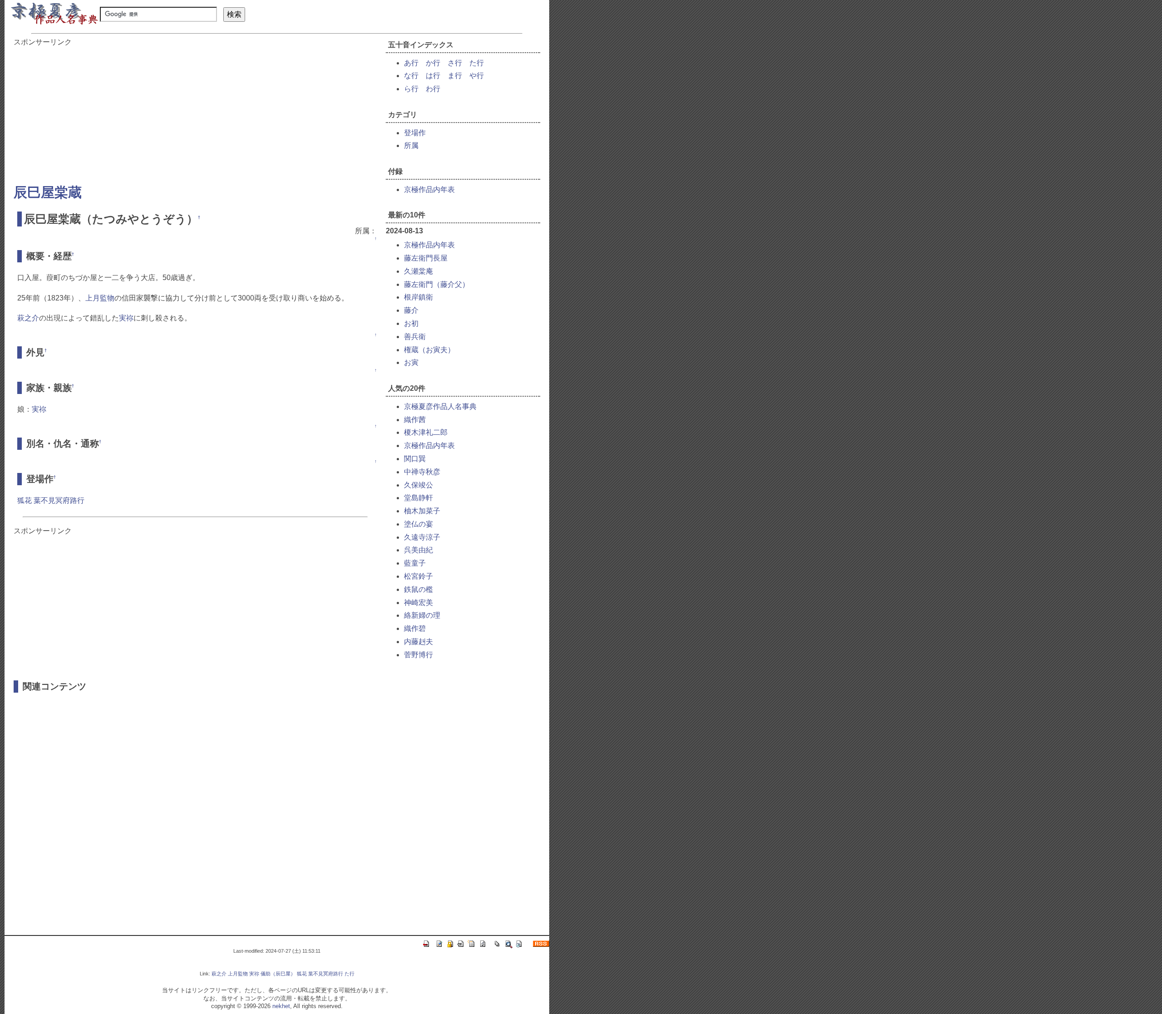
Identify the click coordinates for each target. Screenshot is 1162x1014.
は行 (433, 75)
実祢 (126, 318)
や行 (476, 75)
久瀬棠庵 (418, 271)
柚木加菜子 (422, 511)
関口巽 (415, 459)
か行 (433, 63)
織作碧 (415, 628)
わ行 (433, 89)
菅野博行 (418, 655)
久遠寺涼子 (422, 537)
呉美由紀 (418, 550)
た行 (476, 63)
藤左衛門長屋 (426, 258)
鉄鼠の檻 (418, 589)
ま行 (455, 75)
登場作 (415, 133)
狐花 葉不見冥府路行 (50, 500)
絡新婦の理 (422, 615)
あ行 (411, 63)
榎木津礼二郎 (426, 432)
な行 (411, 75)
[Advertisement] (195, 110)
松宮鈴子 (418, 576)
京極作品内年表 (429, 189)
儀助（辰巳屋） (278, 973)
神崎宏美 (418, 602)
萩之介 (28, 318)
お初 (411, 323)
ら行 (411, 89)
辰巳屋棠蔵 (48, 192)
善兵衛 (415, 336)
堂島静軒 (418, 498)
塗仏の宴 (418, 524)
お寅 (411, 362)
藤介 (411, 310)
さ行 (455, 63)
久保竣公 (418, 485)
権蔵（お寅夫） (429, 350)
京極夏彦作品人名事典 (440, 406)
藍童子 (415, 563)
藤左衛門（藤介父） (436, 284)
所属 (411, 145)
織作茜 (415, 419)
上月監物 (99, 298)
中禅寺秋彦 (422, 472)
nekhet (281, 1006)
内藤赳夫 (418, 641)
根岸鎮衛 (418, 297)
